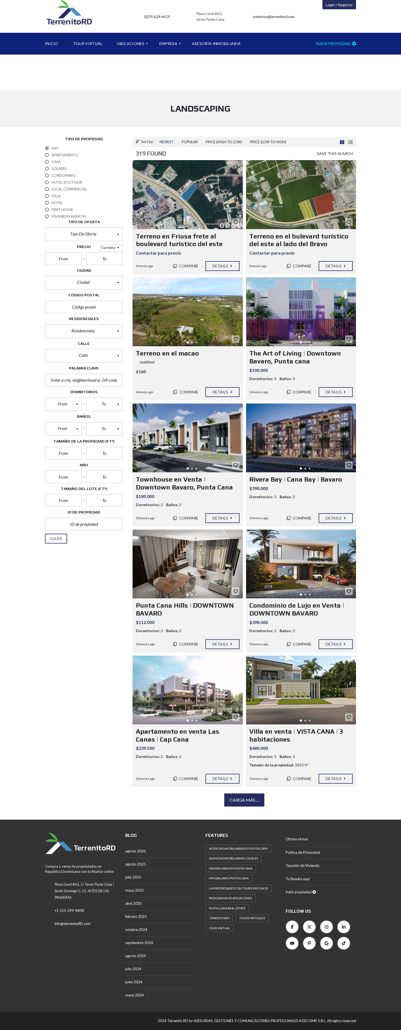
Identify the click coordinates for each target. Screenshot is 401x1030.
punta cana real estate (227, 908)
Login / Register (339, 4)
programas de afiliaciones (230, 898)
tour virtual (219, 928)
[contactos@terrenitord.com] (267, 31)
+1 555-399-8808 (69, 910)
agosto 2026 (135, 851)
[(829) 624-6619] (150, 31)
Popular (190, 142)
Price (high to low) (224, 142)
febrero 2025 (136, 916)
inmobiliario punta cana (229, 878)
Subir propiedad (333, 43)
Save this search (335, 153)
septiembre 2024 (139, 943)
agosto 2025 (135, 864)
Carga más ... (244, 799)
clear (56, 538)
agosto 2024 (135, 956)
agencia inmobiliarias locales (233, 858)
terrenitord (219, 918)
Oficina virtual (297, 839)
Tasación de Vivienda (302, 865)
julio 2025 (133, 877)
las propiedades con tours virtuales (238, 888)
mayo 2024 (134, 995)
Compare (188, 266)
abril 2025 (133, 903)
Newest (167, 142)
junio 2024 (133, 982)
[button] (84, 234)
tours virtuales (252, 918)
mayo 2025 (134, 890)
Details (221, 266)
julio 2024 (133, 969)
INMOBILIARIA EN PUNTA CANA (230, 868)
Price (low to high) (268, 142)
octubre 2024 (136, 929)
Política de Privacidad (303, 852)
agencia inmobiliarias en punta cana (238, 848)
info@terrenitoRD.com (73, 923)
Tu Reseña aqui (298, 879)
